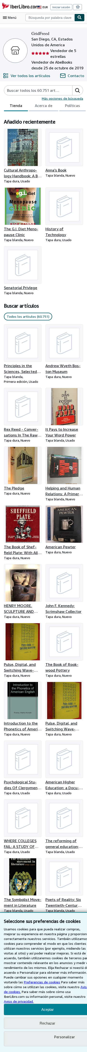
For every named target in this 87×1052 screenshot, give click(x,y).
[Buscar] (79, 17)
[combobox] (49, 17)
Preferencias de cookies (42, 982)
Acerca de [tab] (43, 105)
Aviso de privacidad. (19, 1001)
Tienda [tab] (16, 105)
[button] (77, 90)
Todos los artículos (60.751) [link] (28, 316)
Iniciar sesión (61, 7)
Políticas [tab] (72, 105)
